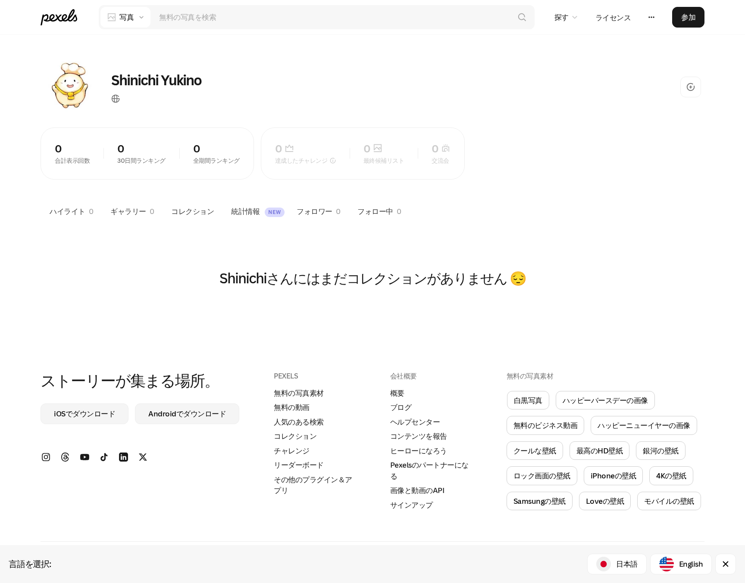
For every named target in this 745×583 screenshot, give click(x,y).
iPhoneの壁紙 (613, 476)
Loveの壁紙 (605, 501)
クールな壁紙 (534, 451)
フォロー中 (379, 211)
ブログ (401, 407)
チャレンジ (292, 451)
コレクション (192, 211)
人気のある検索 (299, 422)
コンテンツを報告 (418, 436)
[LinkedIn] (128, 460)
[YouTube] (89, 460)
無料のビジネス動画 (545, 425)
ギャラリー (132, 211)
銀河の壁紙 (661, 451)
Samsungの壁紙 (539, 501)
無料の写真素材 (299, 393)
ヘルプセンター (415, 422)
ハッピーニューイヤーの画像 (644, 425)
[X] (147, 460)
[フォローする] (690, 87)
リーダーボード (299, 465)
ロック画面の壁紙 (541, 476)
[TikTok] (108, 460)
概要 (397, 393)
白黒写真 (528, 400)
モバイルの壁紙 (669, 501)
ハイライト (71, 211)
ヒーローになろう (418, 451)
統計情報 (256, 211)
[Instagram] (50, 460)
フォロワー (318, 211)
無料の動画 (292, 407)
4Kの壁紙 (671, 476)
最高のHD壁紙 (599, 451)
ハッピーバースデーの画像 (605, 400)
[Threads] (69, 460)
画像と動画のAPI (417, 490)
